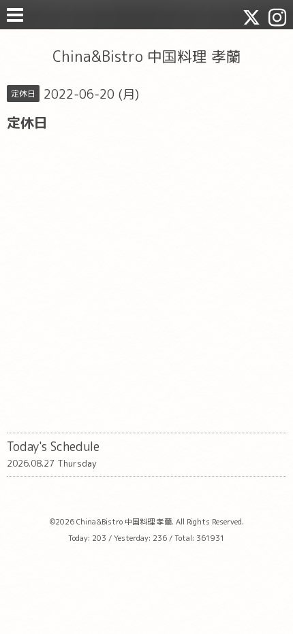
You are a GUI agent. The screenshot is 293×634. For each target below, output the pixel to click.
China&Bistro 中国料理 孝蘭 (146, 56)
